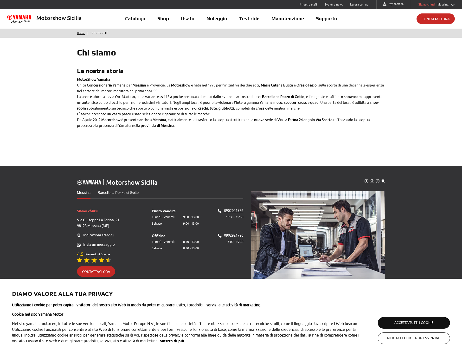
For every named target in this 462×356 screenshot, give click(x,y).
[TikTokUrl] (377, 181)
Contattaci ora (436, 19)
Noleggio (216, 18)
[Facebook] (366, 181)
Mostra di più (172, 341)
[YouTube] (383, 181)
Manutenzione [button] (287, 18)
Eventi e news (334, 4)
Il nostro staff (308, 4)
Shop (163, 18)
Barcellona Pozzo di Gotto (118, 192)
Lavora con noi (359, 4)
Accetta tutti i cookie (413, 323)
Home (81, 33)
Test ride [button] (249, 18)
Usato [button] (187, 18)
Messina (83, 192)
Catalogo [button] (135, 18)
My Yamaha (396, 4)
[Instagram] (372, 181)
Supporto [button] (326, 18)
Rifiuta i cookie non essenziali (414, 338)
